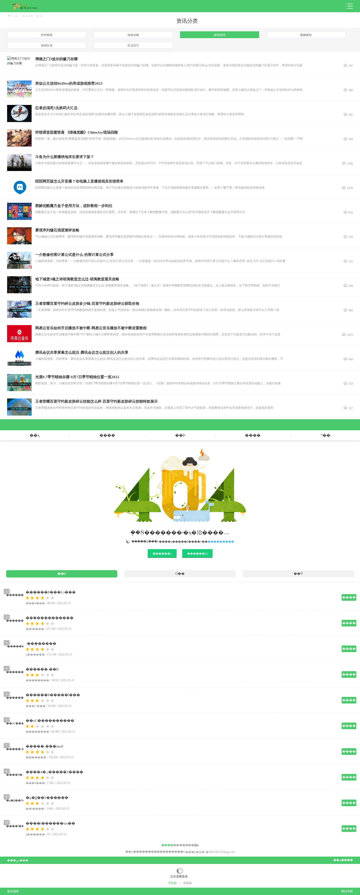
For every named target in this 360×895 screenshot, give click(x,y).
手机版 (172, 883)
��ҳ (34, 435)
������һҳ (197, 553)
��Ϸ (180, 435)
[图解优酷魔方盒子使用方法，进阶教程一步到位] (19, 211)
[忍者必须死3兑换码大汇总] (19, 113)
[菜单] (349, 6)
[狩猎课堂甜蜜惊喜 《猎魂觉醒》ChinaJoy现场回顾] (19, 138)
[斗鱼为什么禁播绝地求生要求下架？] (19, 162)
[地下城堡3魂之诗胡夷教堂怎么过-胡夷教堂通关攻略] (19, 284)
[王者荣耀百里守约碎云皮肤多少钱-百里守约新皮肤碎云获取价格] (19, 309)
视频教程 (306, 35)
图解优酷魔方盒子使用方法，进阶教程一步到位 (73, 206)
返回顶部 (13, 891)
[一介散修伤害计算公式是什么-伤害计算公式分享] (19, 260)
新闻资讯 (220, 35)
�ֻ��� (167, 845)
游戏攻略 (133, 35)
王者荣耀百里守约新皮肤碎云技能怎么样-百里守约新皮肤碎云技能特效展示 (96, 401)
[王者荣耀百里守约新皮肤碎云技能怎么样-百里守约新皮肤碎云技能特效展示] (19, 407)
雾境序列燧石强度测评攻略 (57, 230)
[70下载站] (28, 6)
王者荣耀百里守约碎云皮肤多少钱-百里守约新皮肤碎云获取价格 (87, 304)
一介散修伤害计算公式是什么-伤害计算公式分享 (74, 255)
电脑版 (187, 883)
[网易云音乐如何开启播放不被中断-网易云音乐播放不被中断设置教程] (19, 333)
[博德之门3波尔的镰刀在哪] (19, 64)
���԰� (192, 845)
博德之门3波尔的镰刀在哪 (56, 59)
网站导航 (347, 891)
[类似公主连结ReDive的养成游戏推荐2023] (19, 89)
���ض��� (17, 860)
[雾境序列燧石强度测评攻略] (19, 235)
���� (107, 435)
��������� (221, 541)
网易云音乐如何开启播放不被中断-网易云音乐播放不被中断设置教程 (91, 328)
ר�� (325, 435)
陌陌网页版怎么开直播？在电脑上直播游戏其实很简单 (79, 181)
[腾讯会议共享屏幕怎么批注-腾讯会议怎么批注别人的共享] (19, 358)
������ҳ (162, 553)
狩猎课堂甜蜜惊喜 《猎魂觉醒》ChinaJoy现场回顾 (76, 132)
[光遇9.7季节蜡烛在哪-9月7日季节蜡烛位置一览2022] (19, 382)
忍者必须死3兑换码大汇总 (56, 108)
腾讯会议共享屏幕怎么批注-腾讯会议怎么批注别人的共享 (81, 352)
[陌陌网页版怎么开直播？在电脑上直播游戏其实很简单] (19, 186)
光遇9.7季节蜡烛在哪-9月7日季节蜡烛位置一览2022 (77, 377)
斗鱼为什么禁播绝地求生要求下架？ (64, 157)
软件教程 (47, 35)
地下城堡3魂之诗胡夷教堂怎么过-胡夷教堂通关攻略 (77, 279)
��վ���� (343, 860)
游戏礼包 (47, 45)
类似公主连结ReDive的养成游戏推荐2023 (69, 83)
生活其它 (133, 45)
